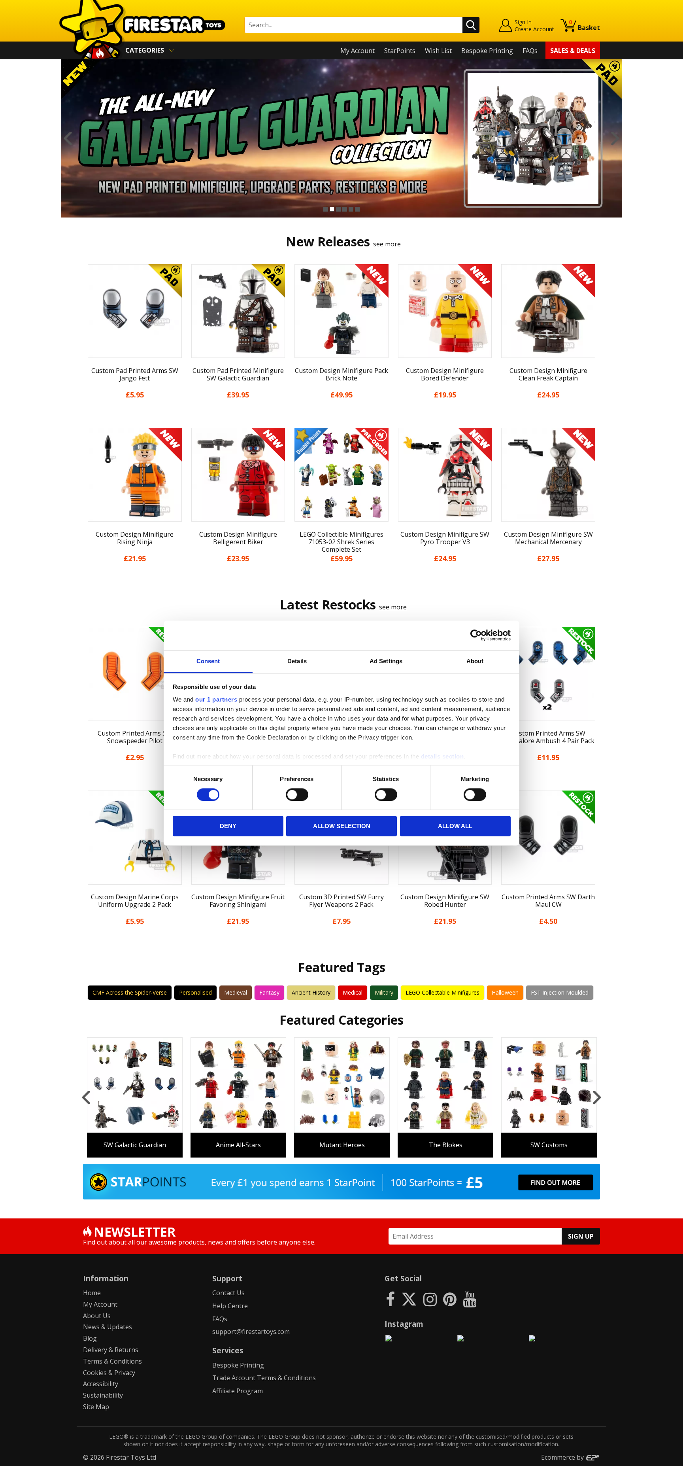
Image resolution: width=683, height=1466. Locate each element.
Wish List (438, 50)
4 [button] (344, 209)
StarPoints (399, 50)
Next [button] (615, 138)
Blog (90, 1338)
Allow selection (341, 826)
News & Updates (107, 1326)
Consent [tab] (208, 661)
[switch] (297, 794)
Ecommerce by (563, 1457)
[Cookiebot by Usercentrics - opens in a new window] (476, 635)
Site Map (96, 1406)
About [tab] (475, 661)
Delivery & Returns (110, 1349)
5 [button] (351, 209)
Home (92, 1292)
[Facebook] (390, 1299)
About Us (97, 1315)
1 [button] (325, 209)
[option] (341, 138)
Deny (228, 826)
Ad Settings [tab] (386, 661)
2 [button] (332, 209)
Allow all (455, 826)
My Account (357, 50)
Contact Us (228, 1292)
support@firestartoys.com (251, 1331)
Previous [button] (68, 138)
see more (387, 244)
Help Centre (230, 1305)
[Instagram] (430, 1299)
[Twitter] (409, 1299)
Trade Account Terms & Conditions (264, 1377)
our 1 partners (216, 699)
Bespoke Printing (487, 50)
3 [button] (338, 209)
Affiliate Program (237, 1391)
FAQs (530, 50)
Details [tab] (297, 661)
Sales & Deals (572, 50)
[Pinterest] (450, 1299)
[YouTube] (469, 1299)
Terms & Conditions (112, 1361)
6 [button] (357, 209)
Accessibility (100, 1383)
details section (442, 756)
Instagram (404, 1324)
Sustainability (103, 1395)
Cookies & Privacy (109, 1372)
